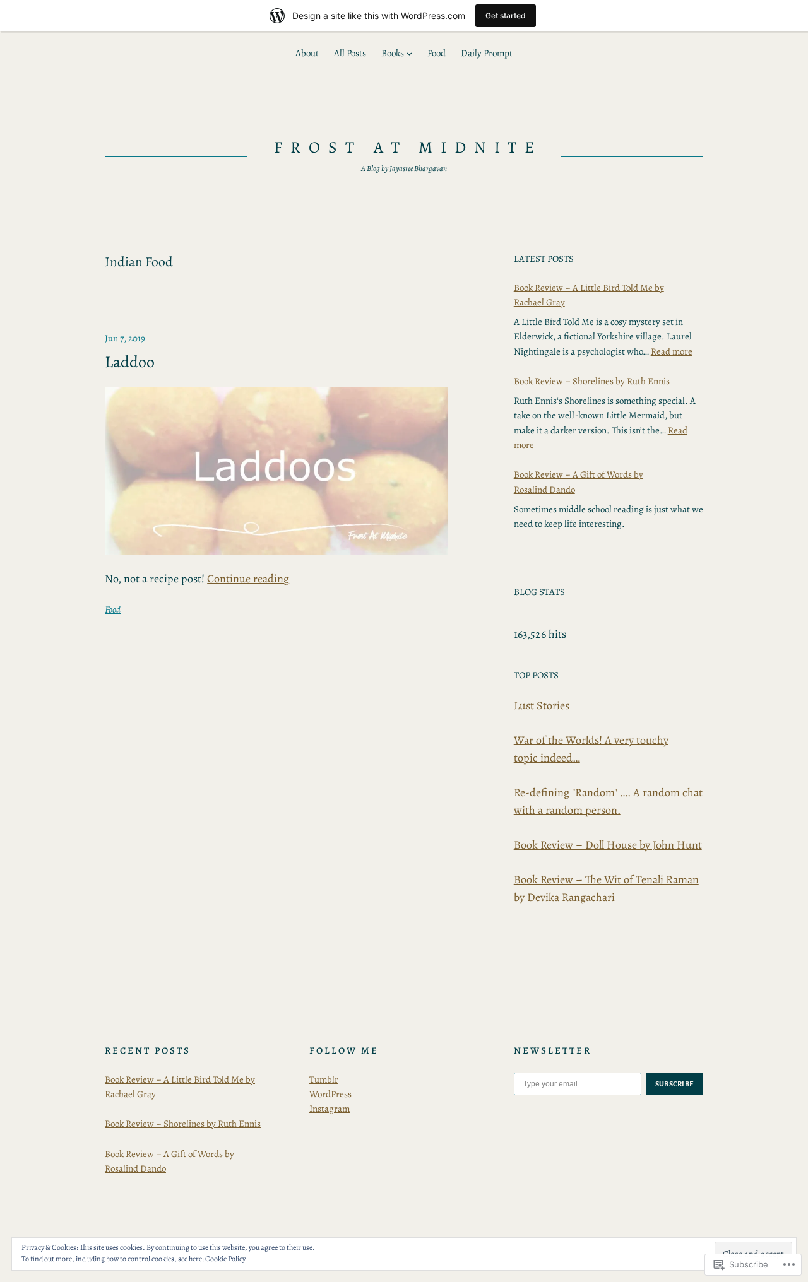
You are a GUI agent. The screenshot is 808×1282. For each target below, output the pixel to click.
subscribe (674, 1084)
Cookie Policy (225, 1259)
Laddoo (130, 362)
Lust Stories (541, 705)
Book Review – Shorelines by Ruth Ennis (592, 381)
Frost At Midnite (408, 147)
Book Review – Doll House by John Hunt (608, 844)
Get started (505, 15)
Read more (671, 351)
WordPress (330, 1094)
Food (113, 609)
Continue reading (248, 578)
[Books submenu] (409, 53)
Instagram (329, 1108)
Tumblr (323, 1079)
